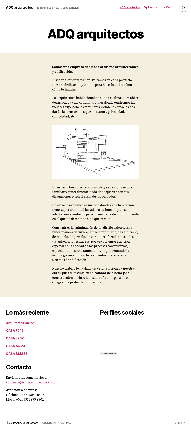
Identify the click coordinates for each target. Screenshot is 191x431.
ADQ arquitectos (19, 7)
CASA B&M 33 (16, 354)
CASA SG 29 (15, 346)
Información (162, 7)
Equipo (148, 7)
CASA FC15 (14, 330)
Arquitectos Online (20, 323)
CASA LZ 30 (15, 338)
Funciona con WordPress (56, 422)
